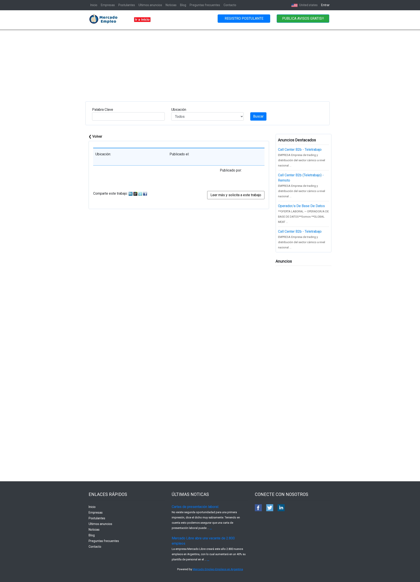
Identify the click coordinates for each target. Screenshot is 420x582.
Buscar (258, 116)
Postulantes (126, 5)
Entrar (325, 5)
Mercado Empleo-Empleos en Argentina (218, 569)
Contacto (230, 5)
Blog (183, 5)
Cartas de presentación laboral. (195, 507)
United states (308, 5)
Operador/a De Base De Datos (301, 206)
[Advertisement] (210, 62)
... (211, 528)
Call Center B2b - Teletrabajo (300, 149)
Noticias (171, 5)
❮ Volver (95, 136)
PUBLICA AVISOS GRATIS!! (303, 18)
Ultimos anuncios (150, 5)
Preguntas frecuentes (205, 5)
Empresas (108, 5)
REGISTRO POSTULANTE (244, 18)
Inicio (93, 5)
